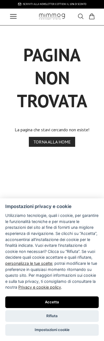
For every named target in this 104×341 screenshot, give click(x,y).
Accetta (52, 302)
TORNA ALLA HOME (52, 142)
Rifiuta (52, 316)
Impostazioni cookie (52, 329)
